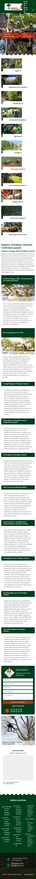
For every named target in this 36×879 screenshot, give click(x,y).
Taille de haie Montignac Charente (19, 838)
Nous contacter (27, 35)
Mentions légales (29, 874)
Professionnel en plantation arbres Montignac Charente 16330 (30, 825)
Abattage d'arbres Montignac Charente (7, 831)
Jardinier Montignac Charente (7, 839)
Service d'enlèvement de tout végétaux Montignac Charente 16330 (30, 840)
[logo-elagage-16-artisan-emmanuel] (12, 7)
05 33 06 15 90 (25, 4)
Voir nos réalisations (9, 35)
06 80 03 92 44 (25, 10)
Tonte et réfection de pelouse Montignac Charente (19, 810)
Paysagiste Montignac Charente (19, 830)
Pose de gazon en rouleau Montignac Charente (19, 821)
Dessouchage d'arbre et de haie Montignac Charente (7, 811)
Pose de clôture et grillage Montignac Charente (7, 821)
